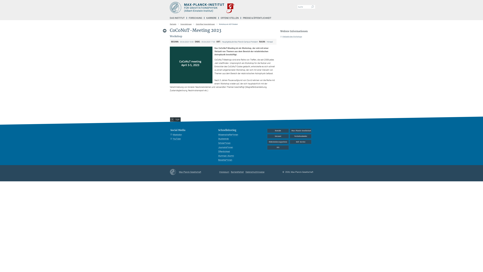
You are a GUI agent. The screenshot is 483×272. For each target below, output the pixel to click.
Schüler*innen (224, 143)
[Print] (165, 31)
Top (177, 119)
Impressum (224, 172)
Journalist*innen (225, 147)
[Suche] (312, 7)
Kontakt (278, 131)
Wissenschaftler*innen (228, 134)
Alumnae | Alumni (226, 156)
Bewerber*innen (225, 160)
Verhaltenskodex (300, 136)
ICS (278, 147)
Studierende (223, 139)
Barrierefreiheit (237, 172)
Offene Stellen (230, 18)
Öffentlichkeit (224, 151)
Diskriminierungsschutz (278, 142)
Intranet (278, 136)
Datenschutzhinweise (255, 172)
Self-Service (300, 142)
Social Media (177, 130)
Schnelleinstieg (227, 130)
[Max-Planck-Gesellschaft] (174, 172)
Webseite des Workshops (292, 37)
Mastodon (177, 134)
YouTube (177, 139)
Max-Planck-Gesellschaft (301, 131)
